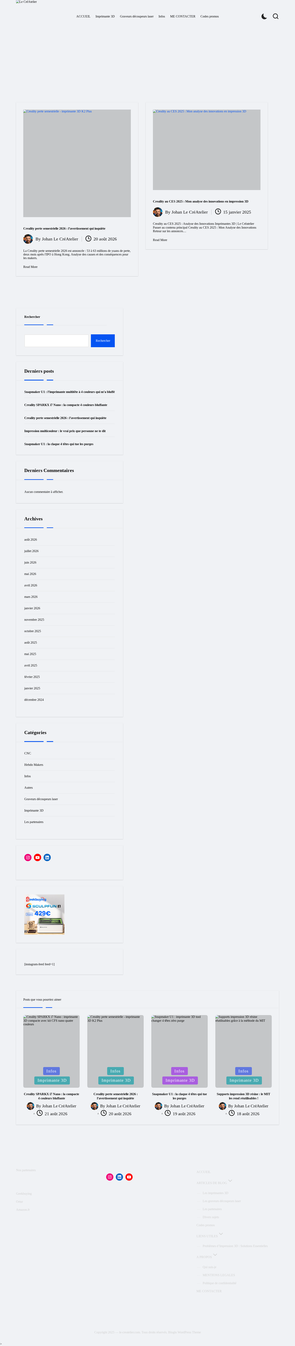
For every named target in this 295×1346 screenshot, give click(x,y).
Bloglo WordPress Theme (184, 1332)
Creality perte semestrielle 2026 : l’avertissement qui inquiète (64, 228)
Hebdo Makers (33, 764)
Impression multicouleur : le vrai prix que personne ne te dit (65, 431)
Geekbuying (24, 1193)
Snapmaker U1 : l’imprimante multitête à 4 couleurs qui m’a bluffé (69, 392)
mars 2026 (31, 596)
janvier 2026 (32, 608)
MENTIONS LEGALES (219, 1275)
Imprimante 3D (34, 810)
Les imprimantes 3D (215, 1193)
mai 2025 (30, 654)
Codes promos (205, 1225)
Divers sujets (211, 1217)
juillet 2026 (31, 551)
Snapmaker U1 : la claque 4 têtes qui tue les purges (58, 444)
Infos (27, 776)
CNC (27, 753)
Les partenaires (33, 822)
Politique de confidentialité (219, 1283)
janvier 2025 (32, 688)
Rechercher (32, 316)
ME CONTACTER (209, 1291)
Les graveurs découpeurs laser (222, 1201)
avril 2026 (30, 585)
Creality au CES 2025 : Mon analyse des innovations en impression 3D (200, 201)
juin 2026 (30, 562)
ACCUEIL (203, 1172)
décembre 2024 (34, 699)
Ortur (19, 1201)
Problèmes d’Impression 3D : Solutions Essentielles (235, 1246)
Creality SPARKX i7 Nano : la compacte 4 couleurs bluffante (65, 405)
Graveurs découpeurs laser (41, 799)
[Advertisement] (147, 56)
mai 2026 (30, 574)
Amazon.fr (23, 1209)
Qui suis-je (209, 1267)
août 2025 (30, 642)
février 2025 (32, 677)
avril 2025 (30, 665)
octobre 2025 (32, 631)
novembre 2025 (34, 619)
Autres (28, 787)
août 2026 (30, 539)
